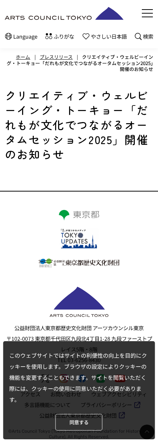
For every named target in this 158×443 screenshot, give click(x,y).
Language (25, 36)
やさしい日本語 (109, 36)
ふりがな (64, 36)
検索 (148, 36)
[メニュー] (147, 13)
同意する (79, 422)
